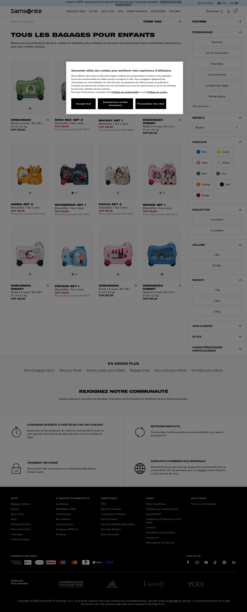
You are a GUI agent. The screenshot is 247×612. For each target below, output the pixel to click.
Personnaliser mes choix (150, 103)
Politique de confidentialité (125, 92)
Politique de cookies (157, 92)
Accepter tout (83, 103)
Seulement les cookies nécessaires (115, 103)
